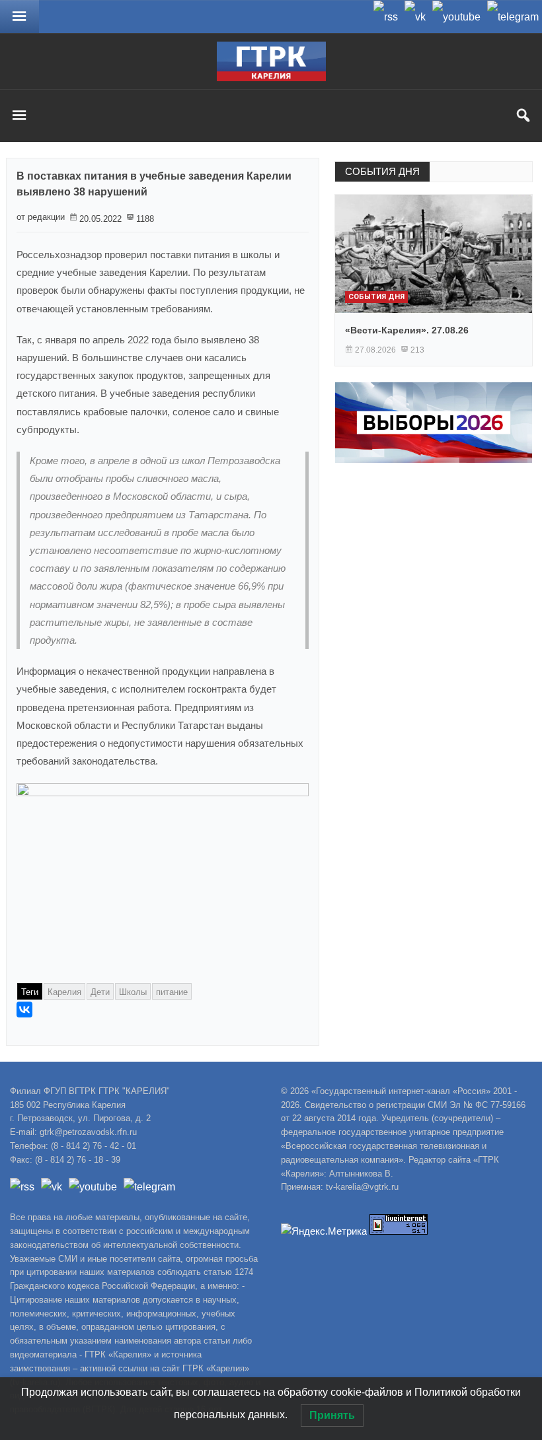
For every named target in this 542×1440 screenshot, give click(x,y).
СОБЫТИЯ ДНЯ (382, 171)
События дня (376, 296)
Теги (29, 992)
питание (172, 992)
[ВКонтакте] (24, 1009)
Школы (133, 992)
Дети (100, 992)
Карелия (64, 992)
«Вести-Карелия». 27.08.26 (407, 330)
